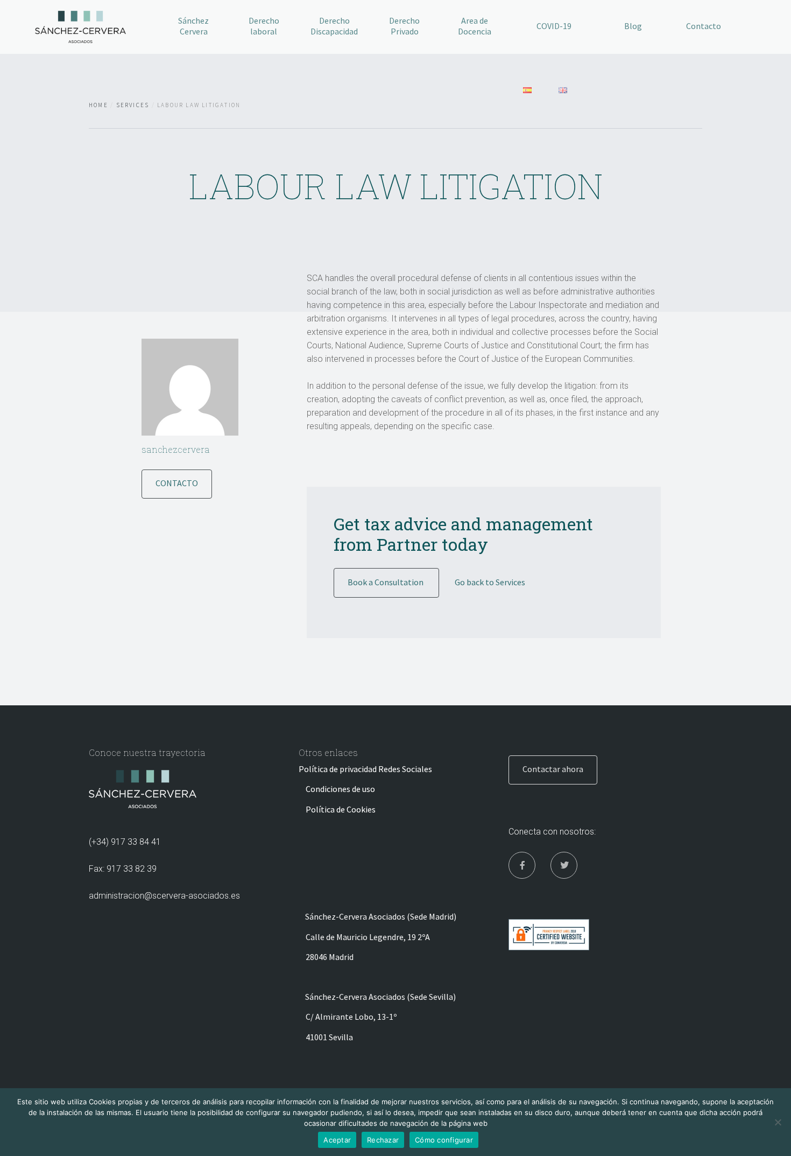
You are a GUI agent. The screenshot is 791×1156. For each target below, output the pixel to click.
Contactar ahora (552, 768)
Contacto (703, 25)
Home (98, 105)
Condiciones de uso (340, 788)
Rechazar (383, 1140)
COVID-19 (553, 25)
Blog (633, 25)
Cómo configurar (444, 1140)
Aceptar (337, 1140)
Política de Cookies (341, 809)
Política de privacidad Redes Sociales (365, 768)
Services (133, 105)
